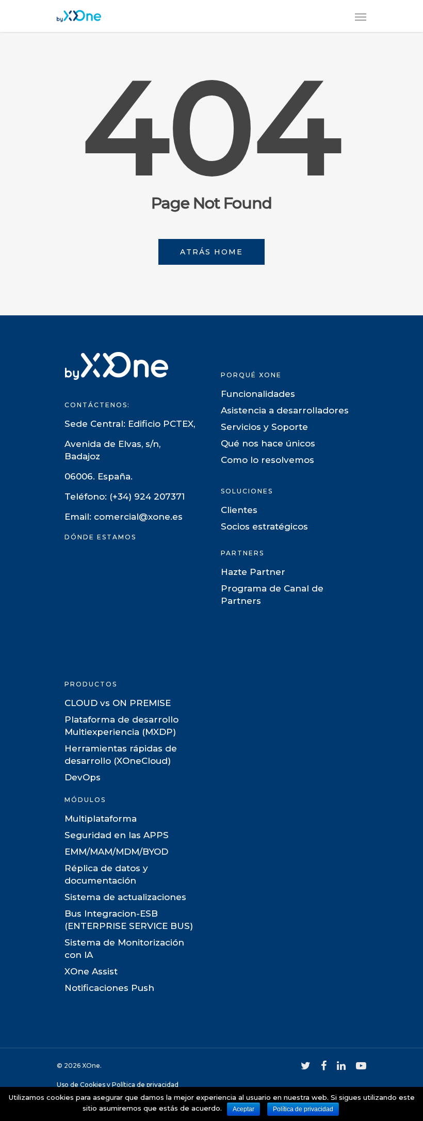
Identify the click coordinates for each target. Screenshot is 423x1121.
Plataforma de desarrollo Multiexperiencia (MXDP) (121, 725)
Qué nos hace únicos (268, 443)
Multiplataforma (100, 818)
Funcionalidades (258, 394)
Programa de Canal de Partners (272, 594)
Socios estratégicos (264, 526)
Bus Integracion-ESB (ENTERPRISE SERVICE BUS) (128, 919)
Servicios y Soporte (264, 427)
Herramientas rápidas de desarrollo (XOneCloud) (120, 754)
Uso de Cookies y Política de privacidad (117, 1084)
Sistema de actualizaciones (125, 897)
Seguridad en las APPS (116, 835)
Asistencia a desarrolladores (285, 410)
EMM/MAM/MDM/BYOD (116, 851)
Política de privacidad (303, 1109)
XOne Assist (91, 971)
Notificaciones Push (109, 988)
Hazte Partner (253, 572)
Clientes (239, 510)
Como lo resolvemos (267, 460)
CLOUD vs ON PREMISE (117, 703)
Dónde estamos (100, 537)
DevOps (82, 777)
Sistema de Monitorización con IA (124, 948)
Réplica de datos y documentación (106, 874)
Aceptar (243, 1109)
